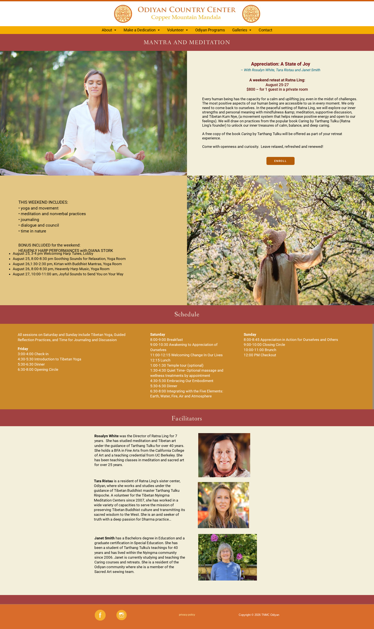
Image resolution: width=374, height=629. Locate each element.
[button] (109, 30)
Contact (265, 30)
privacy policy (187, 614)
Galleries (239, 30)
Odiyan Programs (210, 30)
